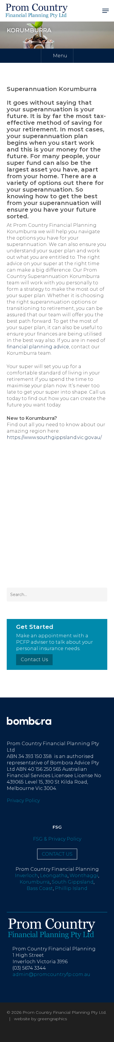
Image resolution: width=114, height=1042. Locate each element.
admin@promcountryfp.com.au (50, 974)
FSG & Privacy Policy (57, 839)
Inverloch (26, 875)
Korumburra (35, 882)
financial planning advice (38, 346)
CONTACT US (57, 854)
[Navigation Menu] (105, 10)
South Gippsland (73, 882)
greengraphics (52, 1018)
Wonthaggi (84, 875)
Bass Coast (40, 888)
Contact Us (34, 659)
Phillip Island (71, 888)
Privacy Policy (23, 800)
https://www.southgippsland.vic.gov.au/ (54, 437)
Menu (60, 55)
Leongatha (54, 875)
